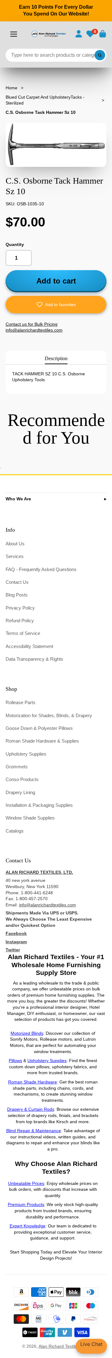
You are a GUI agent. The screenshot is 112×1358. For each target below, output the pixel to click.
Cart (102, 34)
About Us (15, 543)
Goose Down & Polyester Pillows (39, 728)
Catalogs (15, 830)
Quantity (15, 244)
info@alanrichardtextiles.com (47, 904)
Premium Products (26, 1204)
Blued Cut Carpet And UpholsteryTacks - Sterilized (45, 100)
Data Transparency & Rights (34, 659)
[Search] (100, 55)
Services (15, 556)
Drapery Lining (20, 792)
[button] (56, 304)
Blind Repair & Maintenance (33, 1130)
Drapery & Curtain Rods (30, 1109)
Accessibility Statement (29, 646)
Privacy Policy (20, 607)
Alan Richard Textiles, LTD (64, 1346)
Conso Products (22, 779)
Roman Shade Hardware (32, 1081)
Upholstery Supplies (26, 754)
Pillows (15, 1060)
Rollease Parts (20, 702)
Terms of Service (23, 633)
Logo (48, 34)
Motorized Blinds (27, 1033)
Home (11, 87)
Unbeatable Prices (26, 1183)
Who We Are (18, 498)
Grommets (17, 766)
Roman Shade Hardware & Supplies (42, 741)
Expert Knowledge (27, 1225)
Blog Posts (17, 594)
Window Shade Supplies (30, 817)
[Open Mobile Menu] (14, 34)
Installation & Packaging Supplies (39, 805)
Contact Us (17, 582)
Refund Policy (20, 620)
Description (56, 358)
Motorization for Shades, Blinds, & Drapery (49, 715)
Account (78, 34)
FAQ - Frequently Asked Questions (41, 569)
